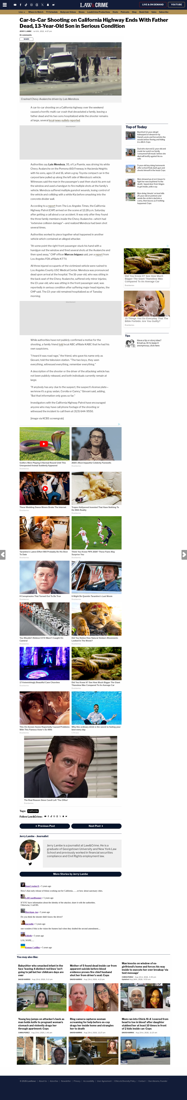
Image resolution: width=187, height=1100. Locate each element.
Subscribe (163, 12)
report (51, 205)
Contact (142, 1081)
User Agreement (104, 1081)
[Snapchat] (47, 6)
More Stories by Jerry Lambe (70, 874)
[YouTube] (15, 6)
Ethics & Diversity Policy (125, 1081)
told (61, 344)
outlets (65, 120)
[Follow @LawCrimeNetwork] (42, 6)
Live (21, 12)
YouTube (176, 4)
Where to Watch (35, 12)
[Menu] (5, 5)
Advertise (54, 1081)
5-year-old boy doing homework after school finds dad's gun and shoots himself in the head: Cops (151, 167)
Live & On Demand (153, 4)
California (33, 811)
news (58, 120)
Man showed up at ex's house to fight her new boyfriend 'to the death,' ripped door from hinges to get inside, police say (151, 183)
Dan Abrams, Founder (157, 1081)
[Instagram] (31, 6)
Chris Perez (127, 977)
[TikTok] (26, 6)
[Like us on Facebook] (20, 6)
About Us (43, 1081)
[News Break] (53, 6)
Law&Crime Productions (98, 12)
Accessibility (88, 1081)
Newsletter (66, 1081)
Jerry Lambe (25, 31)
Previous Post (2, 555)
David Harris (24, 979)
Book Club (144, 12)
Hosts (115, 12)
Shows (81, 12)
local (51, 120)
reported (75, 120)
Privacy (77, 1081)
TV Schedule (52, 12)
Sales (153, 12)
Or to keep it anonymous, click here (148, 344)
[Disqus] (71, 915)
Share (26, 39)
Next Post (184, 555)
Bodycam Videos (68, 12)
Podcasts (125, 12)
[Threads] (36, 6)
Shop (134, 12)
